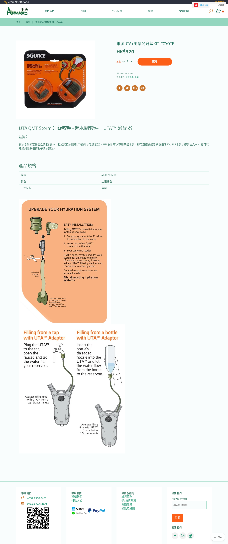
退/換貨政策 (129, 500)
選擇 (154, 61)
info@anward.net (37, 504)
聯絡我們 (76, 496)
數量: (119, 61)
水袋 (137, 77)
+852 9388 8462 (37, 498)
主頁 (18, 22)
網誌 (150, 11)
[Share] (120, 88)
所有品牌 (117, 11)
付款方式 (76, 500)
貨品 (28, 22)
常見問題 (184, 11)
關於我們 (50, 11)
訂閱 (177, 517)
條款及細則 (128, 508)
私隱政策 (127, 504)
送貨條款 (127, 496)
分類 (83, 11)
